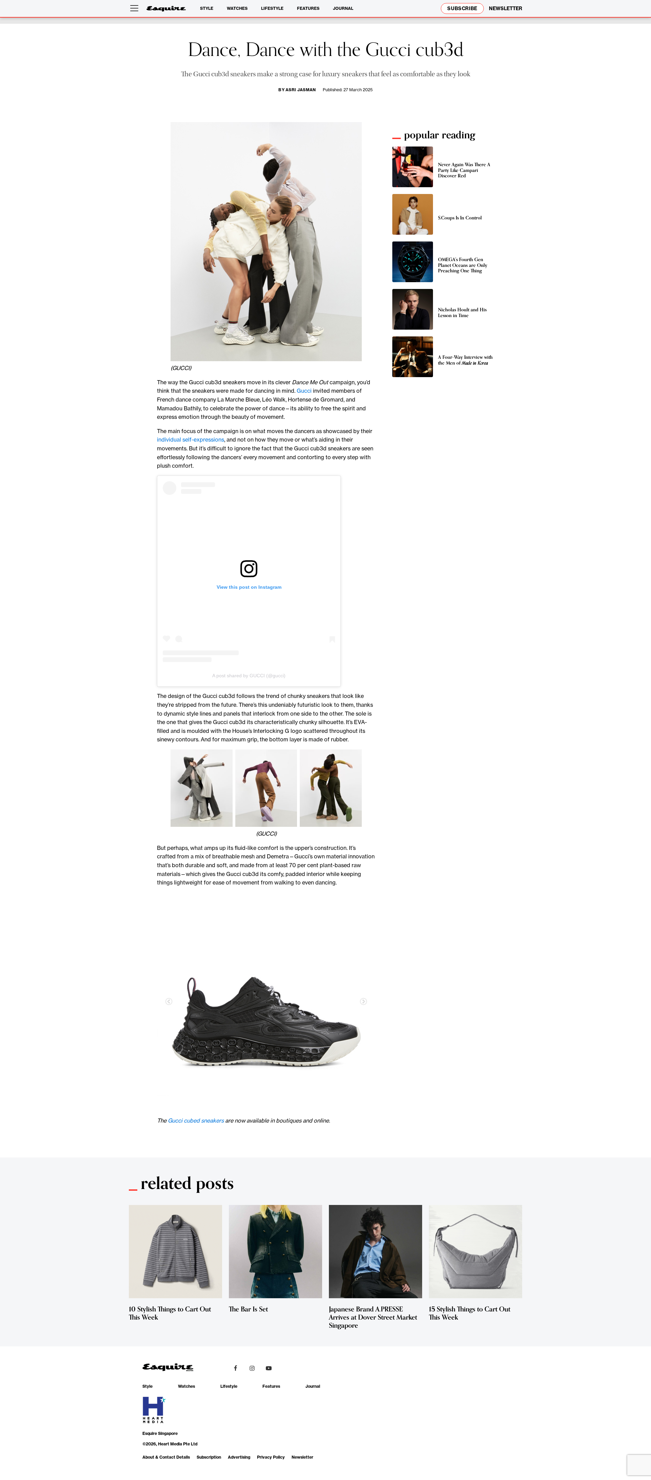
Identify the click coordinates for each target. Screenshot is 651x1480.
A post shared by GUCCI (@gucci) (248, 675)
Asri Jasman (300, 89)
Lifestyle (272, 8)
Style (206, 8)
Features (308, 8)
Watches (237, 8)
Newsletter (302, 1457)
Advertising (239, 1457)
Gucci (304, 390)
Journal (343, 8)
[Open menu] (135, 8)
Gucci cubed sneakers (196, 1120)
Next (363, 1001)
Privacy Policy (271, 1457)
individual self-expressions (190, 439)
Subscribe (462, 8)
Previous (168, 1001)
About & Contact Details (166, 1457)
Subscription (209, 1457)
